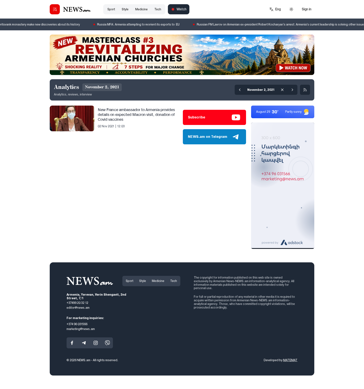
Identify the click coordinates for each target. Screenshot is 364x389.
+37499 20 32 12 (77, 302)
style (125, 9)
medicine (141, 9)
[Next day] (292, 90)
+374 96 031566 (77, 324)
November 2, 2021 (261, 89)
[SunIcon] (291, 9)
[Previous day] (240, 90)
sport (111, 9)
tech (157, 9)
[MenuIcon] (55, 9)
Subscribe (196, 117)
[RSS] (305, 90)
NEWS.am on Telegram (207, 137)
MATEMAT (290, 360)
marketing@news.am (81, 328)
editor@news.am (78, 307)
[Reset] (282, 90)
